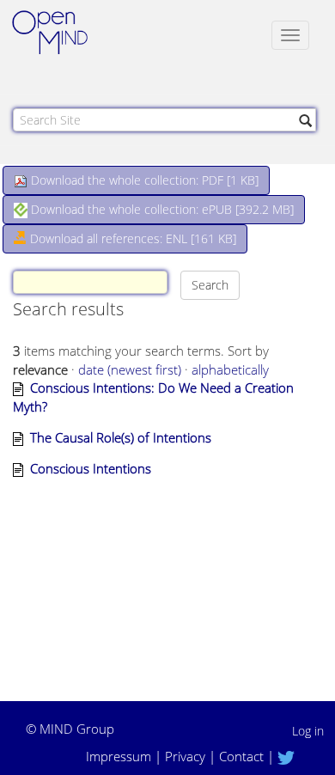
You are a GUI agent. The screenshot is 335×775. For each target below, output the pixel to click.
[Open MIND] (66, 34)
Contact (241, 756)
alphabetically (230, 369)
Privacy (185, 756)
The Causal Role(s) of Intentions (120, 437)
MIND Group (77, 728)
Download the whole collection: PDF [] (143, 180)
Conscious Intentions (90, 468)
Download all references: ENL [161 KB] (131, 238)
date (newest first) (129, 369)
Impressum (118, 756)
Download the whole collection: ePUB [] (160, 209)
